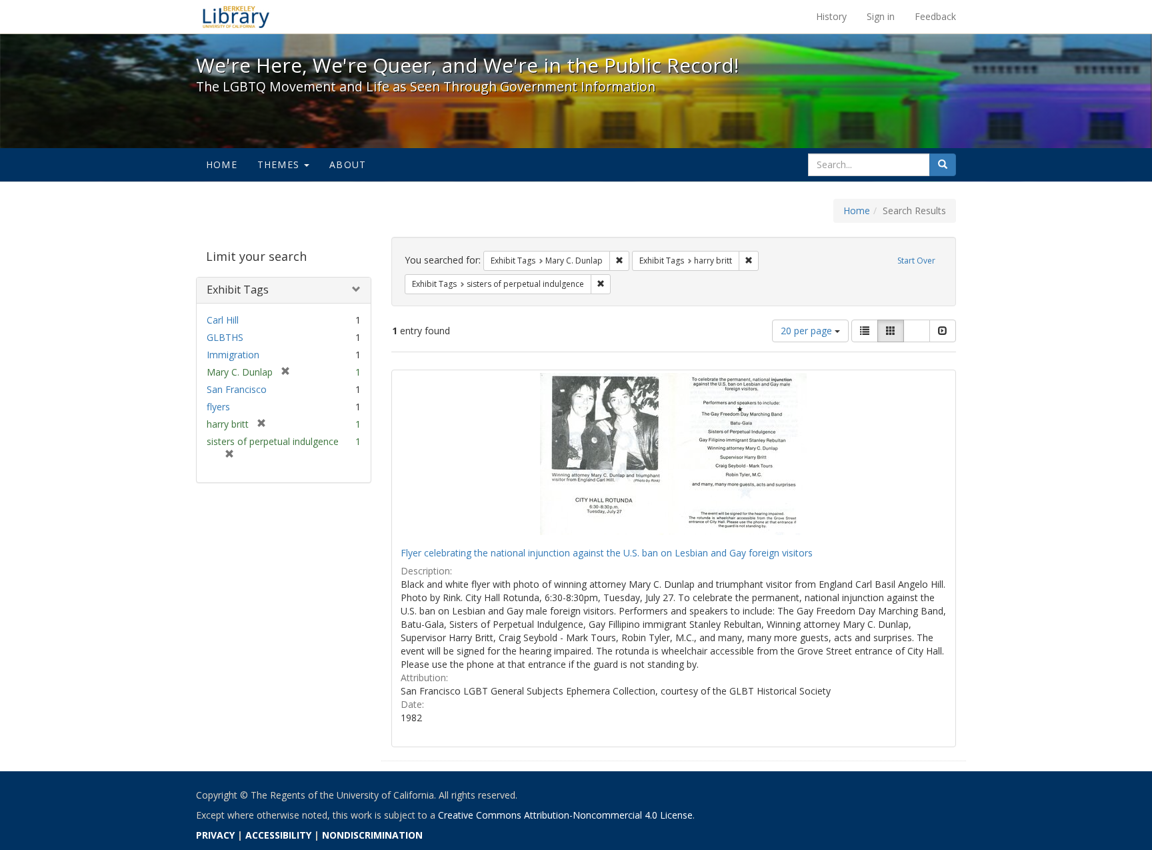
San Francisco (237, 389)
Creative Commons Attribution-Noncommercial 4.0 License (565, 815)
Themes (280, 164)
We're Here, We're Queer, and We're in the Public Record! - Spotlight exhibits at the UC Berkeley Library (236, 16)
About (347, 164)
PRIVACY (215, 835)
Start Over (916, 260)
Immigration (233, 354)
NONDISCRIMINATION (372, 835)
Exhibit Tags (238, 289)
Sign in (881, 16)
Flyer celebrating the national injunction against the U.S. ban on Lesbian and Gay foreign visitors (607, 552)
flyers (218, 406)
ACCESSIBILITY (278, 835)
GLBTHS (225, 337)
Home (221, 164)
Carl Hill (223, 320)
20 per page (808, 330)
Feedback (935, 16)
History (831, 16)
